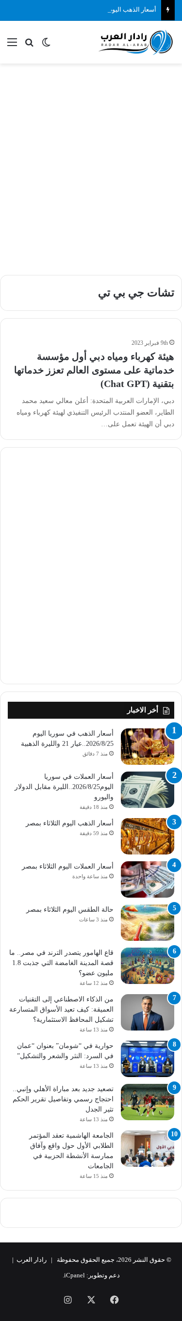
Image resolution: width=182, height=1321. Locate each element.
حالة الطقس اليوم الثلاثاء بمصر (70, 909)
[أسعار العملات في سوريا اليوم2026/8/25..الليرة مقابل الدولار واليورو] (147, 790)
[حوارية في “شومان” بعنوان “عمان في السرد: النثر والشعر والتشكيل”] (147, 1059)
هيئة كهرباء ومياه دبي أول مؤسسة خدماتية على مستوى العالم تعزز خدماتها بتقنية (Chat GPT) (94, 370)
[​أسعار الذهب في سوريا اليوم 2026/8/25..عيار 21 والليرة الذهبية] (147, 746)
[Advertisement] (91, 164)
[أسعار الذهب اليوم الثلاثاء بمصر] (147, 836)
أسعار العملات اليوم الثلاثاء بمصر (68, 866)
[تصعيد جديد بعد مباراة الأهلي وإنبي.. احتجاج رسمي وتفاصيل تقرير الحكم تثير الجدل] (147, 1102)
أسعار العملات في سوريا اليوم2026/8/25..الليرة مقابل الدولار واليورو (64, 787)
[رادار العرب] (136, 42)
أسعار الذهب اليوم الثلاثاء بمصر (115, 9)
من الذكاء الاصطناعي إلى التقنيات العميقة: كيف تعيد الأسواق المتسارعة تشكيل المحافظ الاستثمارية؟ (61, 1009)
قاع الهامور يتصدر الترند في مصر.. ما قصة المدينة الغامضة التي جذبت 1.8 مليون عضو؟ (61, 963)
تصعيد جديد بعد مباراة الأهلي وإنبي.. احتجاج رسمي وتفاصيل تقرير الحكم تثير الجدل (63, 1099)
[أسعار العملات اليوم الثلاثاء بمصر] (147, 879)
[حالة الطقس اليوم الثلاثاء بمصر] (147, 922)
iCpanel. (74, 1275)
